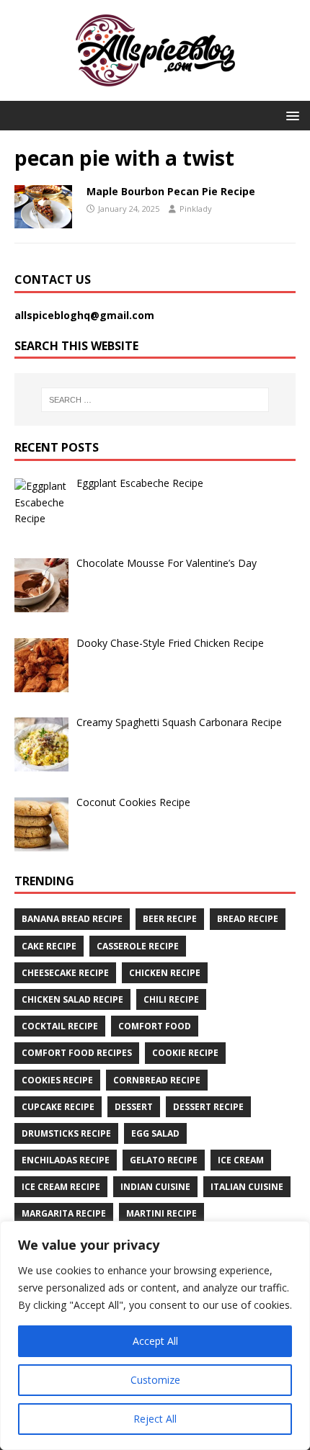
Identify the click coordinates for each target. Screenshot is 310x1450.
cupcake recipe (58, 1107)
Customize (155, 1380)
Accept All (155, 1341)
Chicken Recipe (164, 973)
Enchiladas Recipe (66, 1160)
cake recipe (49, 946)
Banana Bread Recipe (72, 919)
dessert (134, 1107)
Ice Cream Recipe (61, 1187)
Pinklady (196, 208)
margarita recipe (64, 1213)
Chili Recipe (171, 999)
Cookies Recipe (57, 1080)
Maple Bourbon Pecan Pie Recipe (171, 191)
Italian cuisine (247, 1187)
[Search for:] (155, 400)
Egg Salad (155, 1133)
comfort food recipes (77, 1053)
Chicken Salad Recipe (72, 999)
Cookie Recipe (185, 1053)
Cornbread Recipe (156, 1080)
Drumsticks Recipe (66, 1133)
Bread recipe (247, 919)
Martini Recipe (161, 1213)
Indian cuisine (155, 1187)
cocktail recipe (60, 1026)
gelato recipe (164, 1160)
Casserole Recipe (138, 946)
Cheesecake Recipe (65, 973)
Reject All (155, 1419)
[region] (155, 1335)
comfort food (154, 1026)
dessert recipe (208, 1107)
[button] (290, 114)
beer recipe (170, 919)
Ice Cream (241, 1160)
